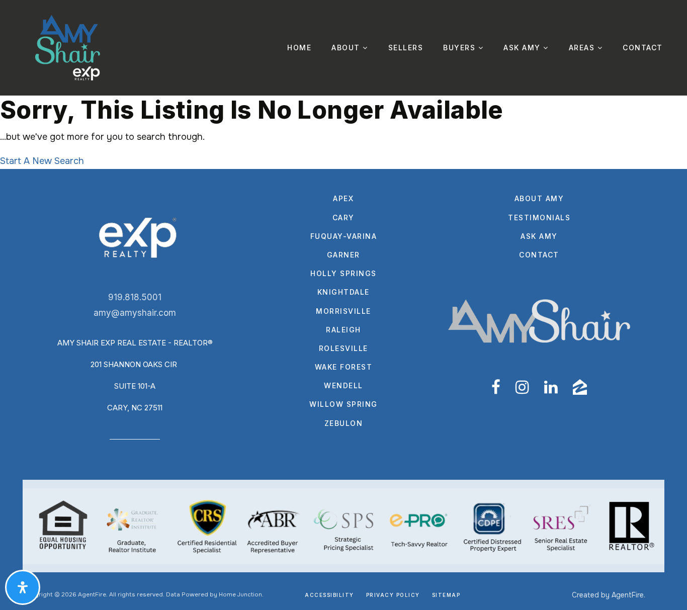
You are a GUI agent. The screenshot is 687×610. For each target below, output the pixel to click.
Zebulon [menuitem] (343, 423)
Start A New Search (42, 160)
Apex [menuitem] (343, 198)
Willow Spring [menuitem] (343, 404)
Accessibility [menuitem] (329, 595)
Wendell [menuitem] (343, 385)
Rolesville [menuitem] (343, 348)
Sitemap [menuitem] (446, 595)
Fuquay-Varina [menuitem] (343, 236)
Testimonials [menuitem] (539, 217)
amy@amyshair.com (135, 313)
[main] (343, 132)
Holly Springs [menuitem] (343, 273)
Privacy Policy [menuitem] (393, 595)
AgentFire (628, 594)
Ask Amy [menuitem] (523, 47)
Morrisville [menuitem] (343, 311)
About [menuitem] (347, 47)
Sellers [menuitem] (405, 47)
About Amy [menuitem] (539, 198)
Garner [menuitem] (343, 254)
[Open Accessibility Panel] (22, 587)
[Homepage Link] (68, 47)
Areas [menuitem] (583, 47)
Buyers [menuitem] (460, 47)
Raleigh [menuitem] (343, 329)
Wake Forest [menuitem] (344, 367)
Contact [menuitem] (643, 47)
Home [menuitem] (299, 47)
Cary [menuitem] (343, 217)
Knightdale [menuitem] (343, 292)
